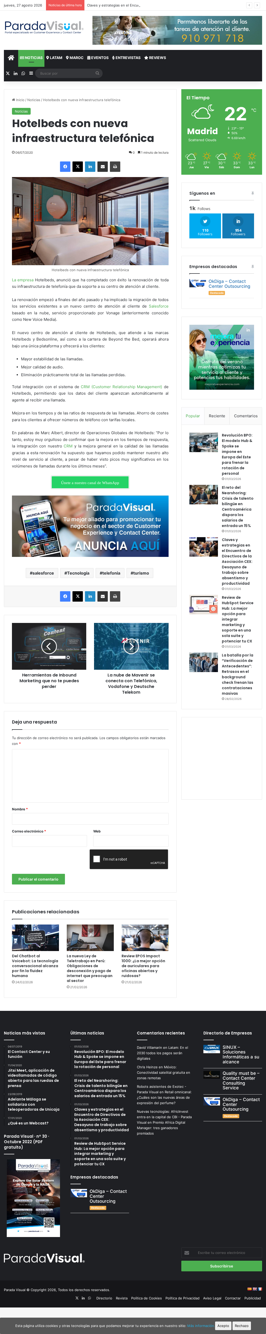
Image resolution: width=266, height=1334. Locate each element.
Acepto (223, 1326)
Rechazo (242, 1326)
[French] (259, 1289)
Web (97, 831)
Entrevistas (128, 57)
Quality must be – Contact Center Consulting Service (241, 1080)
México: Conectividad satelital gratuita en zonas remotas (163, 1072)
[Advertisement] (227, 757)
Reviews (157, 57)
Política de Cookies (146, 1298)
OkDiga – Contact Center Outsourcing (229, 284)
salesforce (43, 573)
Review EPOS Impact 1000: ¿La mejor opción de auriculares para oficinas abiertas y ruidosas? (143, 965)
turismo (141, 573)
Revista (122, 1298)
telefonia (111, 573)
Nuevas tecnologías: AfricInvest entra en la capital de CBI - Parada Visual (164, 1116)
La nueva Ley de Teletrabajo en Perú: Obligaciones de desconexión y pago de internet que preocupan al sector (89, 968)
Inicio (19, 100)
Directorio (104, 1298)
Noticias (33, 57)
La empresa (23, 279)
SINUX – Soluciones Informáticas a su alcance (241, 1054)
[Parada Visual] (44, 27)
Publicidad (252, 1298)
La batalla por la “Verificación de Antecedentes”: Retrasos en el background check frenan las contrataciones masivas (237, 674)
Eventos (99, 57)
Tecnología (78, 573)
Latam (55, 57)
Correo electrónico (29, 831)
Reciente (217, 415)
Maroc (76, 57)
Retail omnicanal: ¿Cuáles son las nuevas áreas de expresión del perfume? (164, 1097)
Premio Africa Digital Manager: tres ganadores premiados (161, 1127)
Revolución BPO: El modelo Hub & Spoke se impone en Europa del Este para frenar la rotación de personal (237, 454)
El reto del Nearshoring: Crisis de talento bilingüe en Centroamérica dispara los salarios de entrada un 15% (238, 506)
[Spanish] (249, 1289)
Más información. (201, 1326)
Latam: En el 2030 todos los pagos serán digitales (162, 1052)
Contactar (233, 1298)
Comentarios (246, 415)
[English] (254, 1289)
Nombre (20, 809)
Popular (193, 415)
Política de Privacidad (182, 1298)
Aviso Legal (212, 1298)
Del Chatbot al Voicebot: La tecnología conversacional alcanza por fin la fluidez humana (35, 965)
